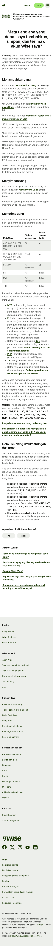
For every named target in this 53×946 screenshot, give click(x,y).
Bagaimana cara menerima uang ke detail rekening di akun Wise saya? (23, 587)
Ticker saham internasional (15, 710)
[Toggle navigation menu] (47, 5)
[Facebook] (4, 847)
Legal (4, 859)
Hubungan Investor (11, 781)
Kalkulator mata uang (12, 704)
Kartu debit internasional (14, 676)
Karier (5, 776)
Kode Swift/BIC (9, 715)
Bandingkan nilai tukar (13, 731)
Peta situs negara (10, 886)
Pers (4, 770)
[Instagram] (20, 847)
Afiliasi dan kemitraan (12, 792)
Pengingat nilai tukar (12, 726)
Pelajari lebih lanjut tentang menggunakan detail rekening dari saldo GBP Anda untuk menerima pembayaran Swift (24, 432)
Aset (4, 687)
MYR (9, 305)
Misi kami (6, 787)
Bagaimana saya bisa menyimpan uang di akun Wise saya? (26, 578)
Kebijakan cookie (10, 870)
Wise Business (9, 637)
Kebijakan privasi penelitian (15, 875)
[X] (12, 847)
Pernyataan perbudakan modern (17, 892)
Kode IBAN (7, 720)
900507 (40, 925)
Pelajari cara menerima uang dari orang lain (24, 423)
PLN (9, 318)
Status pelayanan (10, 820)
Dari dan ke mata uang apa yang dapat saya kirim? (25, 555)
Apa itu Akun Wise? (12, 571)
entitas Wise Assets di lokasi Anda (25, 936)
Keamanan (7, 765)
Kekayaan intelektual (12, 903)
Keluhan (6, 881)
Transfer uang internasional (15, 665)
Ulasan (5, 797)
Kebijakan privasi (10, 865)
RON (37, 341)
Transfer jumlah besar (13, 670)
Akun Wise (7, 660)
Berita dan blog (9, 759)
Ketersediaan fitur (10, 737)
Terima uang (8, 681)
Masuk (27, 5)
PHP (9, 354)
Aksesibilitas (8, 897)
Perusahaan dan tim (11, 754)
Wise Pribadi (8, 631)
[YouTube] (27, 847)
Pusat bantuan (9, 815)
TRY (9, 360)
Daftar (38, 5)
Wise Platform (9, 642)
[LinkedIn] (35, 847)
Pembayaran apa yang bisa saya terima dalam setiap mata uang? (26, 564)
